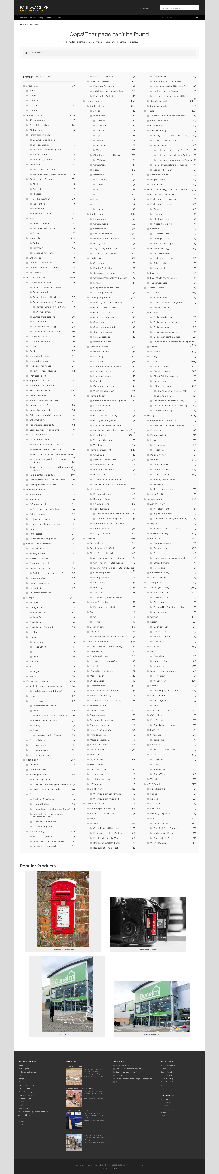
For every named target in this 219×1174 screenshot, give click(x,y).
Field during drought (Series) (47, 691)
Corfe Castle (160, 631)
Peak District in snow (164, 725)
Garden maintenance (104, 273)
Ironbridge (159, 740)
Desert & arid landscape (102, 720)
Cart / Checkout (167, 1082)
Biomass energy (162, 253)
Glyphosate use (161, 219)
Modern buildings (39, 361)
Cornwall (154, 617)
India (32, 90)
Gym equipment (101, 572)
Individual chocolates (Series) (108, 91)
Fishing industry (38, 553)
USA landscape (97, 784)
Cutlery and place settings (46, 846)
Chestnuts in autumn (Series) (168, 302)
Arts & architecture (35, 277)
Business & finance (35, 489)
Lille (35, 652)
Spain (32, 666)
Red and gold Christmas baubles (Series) (174, 342)
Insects (33, 218)
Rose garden (99, 243)
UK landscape (97, 774)
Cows (35, 711)
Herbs (96, 170)
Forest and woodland (101, 730)
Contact (57, 18)
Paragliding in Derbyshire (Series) (170, 518)
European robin (41, 145)
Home (25, 24)
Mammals (35, 238)
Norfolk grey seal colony (166, 690)
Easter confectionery (103, 86)
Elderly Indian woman (165, 140)
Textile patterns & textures (43, 475)
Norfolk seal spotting (124, 1065)
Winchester (160, 681)
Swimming (98, 592)
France (33, 637)
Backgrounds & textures (38, 380)
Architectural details (40, 341)
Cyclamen (101, 125)
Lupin (99, 194)
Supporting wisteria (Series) (107, 288)
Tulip (98, 150)
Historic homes (40, 321)
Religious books (162, 484)
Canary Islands (37, 607)
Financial (34, 499)
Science (154, 273)
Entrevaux (38, 642)
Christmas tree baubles (165, 332)
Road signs (159, 568)
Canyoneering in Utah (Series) (108, 563)
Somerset (155, 744)
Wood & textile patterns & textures (47, 480)
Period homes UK (102, 435)
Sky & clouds (96, 759)
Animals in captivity (39, 125)
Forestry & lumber (39, 558)
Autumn (154, 292)
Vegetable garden (102, 342)
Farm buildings (37, 740)
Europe (30, 598)
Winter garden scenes (104, 253)
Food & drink (32, 760)
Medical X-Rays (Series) (101, 671)
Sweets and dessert (100, 81)
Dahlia (99, 184)
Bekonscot (159, 602)
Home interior (97, 489)
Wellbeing (95, 631)
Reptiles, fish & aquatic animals (45, 267)
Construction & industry (38, 544)
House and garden (102, 233)
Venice (33, 676)
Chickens (37, 184)
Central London (161, 656)
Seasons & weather (156, 288)
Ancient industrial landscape (47, 297)
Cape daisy (101, 179)
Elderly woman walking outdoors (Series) (114, 568)
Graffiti (33, 351)
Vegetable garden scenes (106, 248)
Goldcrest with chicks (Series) (47, 149)
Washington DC (158, 843)
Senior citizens (157, 184)
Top (115, 1168)
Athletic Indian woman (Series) (108, 558)
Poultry (36, 725)
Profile (48, 18)
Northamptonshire (159, 710)
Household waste (102, 376)
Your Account (145, 8)
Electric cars (160, 553)
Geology (154, 229)
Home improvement (100, 450)
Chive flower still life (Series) (107, 828)
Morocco (34, 100)
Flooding (158, 214)
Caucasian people (159, 120)
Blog (41, 18)
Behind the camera (168, 1109)
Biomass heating (101, 351)
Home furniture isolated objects (112, 514)
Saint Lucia (155, 808)
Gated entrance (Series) (105, 415)
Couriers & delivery (159, 572)
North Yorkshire (158, 695)
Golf (95, 617)
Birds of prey (36, 130)
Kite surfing (99, 582)
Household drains (102, 371)
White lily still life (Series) (166, 91)
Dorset (153, 622)
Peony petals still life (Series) (107, 833)
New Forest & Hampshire (163, 671)
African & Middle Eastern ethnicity (167, 116)
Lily (98, 135)
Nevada (154, 799)
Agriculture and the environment (46, 686)
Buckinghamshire (159, 592)
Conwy (157, 764)
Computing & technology (163, 194)
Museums (159, 450)
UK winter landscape (100, 779)
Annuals (97, 111)
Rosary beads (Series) (164, 489)
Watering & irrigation (103, 292)
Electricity (98, 356)
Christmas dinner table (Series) (48, 841)
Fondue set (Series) (103, 76)
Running (97, 587)
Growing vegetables (100, 297)
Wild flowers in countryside (107, 794)
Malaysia (34, 95)
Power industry (37, 578)
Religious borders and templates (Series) (53, 454)
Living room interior (103, 533)
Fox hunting (39, 204)
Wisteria (100, 160)
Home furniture (101, 509)
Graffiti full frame (38, 395)
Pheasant (37, 194)
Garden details (100, 224)
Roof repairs (99, 474)
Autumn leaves (161, 297)
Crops (32, 696)
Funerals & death (158, 435)
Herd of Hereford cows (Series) (51, 715)
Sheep (36, 730)
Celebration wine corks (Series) (169, 425)
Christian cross (161, 464)
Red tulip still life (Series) (105, 848)
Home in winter (161, 381)
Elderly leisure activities (105, 607)
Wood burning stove (103, 391)
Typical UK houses (102, 440)
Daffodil (100, 130)
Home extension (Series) (105, 459)
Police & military (158, 455)
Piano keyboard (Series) (45, 371)
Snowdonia (159, 769)
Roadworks (35, 588)
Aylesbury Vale (161, 597)
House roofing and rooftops (107, 425)
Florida (153, 794)
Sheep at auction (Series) (48, 735)
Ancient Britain (97, 710)
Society (150, 415)
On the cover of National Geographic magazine (134, 1079)
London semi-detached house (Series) (112, 430)
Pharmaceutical (98, 685)
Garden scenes (97, 214)
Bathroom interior (102, 494)
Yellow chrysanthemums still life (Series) (174, 96)
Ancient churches (42, 292)
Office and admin (38, 504)
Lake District (156, 646)
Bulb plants (99, 116)
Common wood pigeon (44, 140)
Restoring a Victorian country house (129, 1069)
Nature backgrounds (40, 410)
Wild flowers (96, 789)
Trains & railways (158, 577)
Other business (37, 514)
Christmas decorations (165, 317)
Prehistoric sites (38, 376)
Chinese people (158, 125)
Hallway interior (101, 504)
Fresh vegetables (41, 779)
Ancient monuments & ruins (47, 302)
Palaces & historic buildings (46, 331)
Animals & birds (34, 115)
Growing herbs (100, 322)
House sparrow (40, 154)
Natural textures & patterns (43, 405)
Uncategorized (154, 582)
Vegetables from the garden (47, 789)
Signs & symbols (158, 106)
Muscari (100, 140)
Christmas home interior (166, 322)
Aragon (36, 671)
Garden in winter (162, 371)
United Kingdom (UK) (158, 587)
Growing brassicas (102, 312)
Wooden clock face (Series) (110, 518)
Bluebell (100, 120)
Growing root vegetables (105, 327)
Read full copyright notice (132, 1165)
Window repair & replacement (108, 479)
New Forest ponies (42, 213)
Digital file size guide (168, 1079)
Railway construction (40, 583)
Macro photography (100, 740)
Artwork (34, 346)
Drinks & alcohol (38, 770)
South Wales (160, 774)
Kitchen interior (101, 528)
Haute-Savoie (40, 647)
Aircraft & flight (157, 504)
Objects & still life (95, 803)
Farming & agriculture (37, 681)
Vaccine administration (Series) (105, 700)
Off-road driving (161, 563)
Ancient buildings (39, 336)
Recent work (166, 1102)
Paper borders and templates (48, 449)
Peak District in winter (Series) (169, 401)
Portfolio (23, 18)
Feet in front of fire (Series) (103, 548)
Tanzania (34, 105)
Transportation (154, 499)
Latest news (165, 1106)
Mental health (97, 676)
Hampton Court (162, 661)
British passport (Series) (102, 813)
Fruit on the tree (41, 804)
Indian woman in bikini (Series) (172, 150)
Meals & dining (37, 831)
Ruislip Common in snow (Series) (170, 405)
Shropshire (155, 735)
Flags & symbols (158, 789)
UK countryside (98, 769)
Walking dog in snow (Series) (107, 597)
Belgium (34, 602)
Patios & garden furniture (106, 238)
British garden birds (40, 135)
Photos (33, 18)
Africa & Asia (32, 86)
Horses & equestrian (40, 199)
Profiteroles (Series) (103, 96)
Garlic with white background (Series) (52, 784)
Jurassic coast (160, 641)
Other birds (35, 258)
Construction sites (39, 548)
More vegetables (101, 337)
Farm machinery (38, 745)
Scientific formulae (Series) (163, 278)
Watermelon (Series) (43, 826)
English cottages (101, 405)
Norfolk (154, 685)
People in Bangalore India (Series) (170, 165)
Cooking (34, 765)
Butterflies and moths (44, 228)
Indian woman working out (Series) (174, 160)
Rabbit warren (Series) (44, 253)
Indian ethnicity (158, 130)
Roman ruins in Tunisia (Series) (51, 307)
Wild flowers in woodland (106, 799)
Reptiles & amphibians (41, 262)
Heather (100, 209)
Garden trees (99, 165)
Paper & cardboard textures (44, 425)
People (150, 111)
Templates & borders (40, 439)
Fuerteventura (40, 612)
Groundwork (99, 455)
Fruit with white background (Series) (51, 809)
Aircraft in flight (161, 509)
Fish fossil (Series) (162, 233)
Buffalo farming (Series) (44, 706)
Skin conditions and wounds (104, 690)
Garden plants (97, 106)
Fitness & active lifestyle (102, 553)
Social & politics (158, 494)
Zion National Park (163, 838)
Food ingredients (38, 774)
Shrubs (97, 204)
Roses (96, 199)
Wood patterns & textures (43, 485)
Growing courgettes (103, 317)
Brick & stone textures (41, 390)
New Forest (159, 676)
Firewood (98, 361)
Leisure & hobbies (99, 602)
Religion (154, 459)
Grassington (160, 700)
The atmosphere (158, 283)
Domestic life (96, 543)
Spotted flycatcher (42, 159)
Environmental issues (161, 204)
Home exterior (97, 396)
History (154, 440)
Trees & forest (97, 764)
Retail (32, 529)
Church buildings (162, 469)
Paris (35, 657)
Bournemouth (161, 627)
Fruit (32, 794)
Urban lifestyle (97, 627)
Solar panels (160, 263)
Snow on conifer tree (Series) (171, 391)
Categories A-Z (166, 1072)
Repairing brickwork (103, 469)
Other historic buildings (45, 326)
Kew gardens (160, 666)
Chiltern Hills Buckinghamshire (169, 607)
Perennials (98, 175)
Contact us (165, 1116)
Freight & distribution (40, 563)
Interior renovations (103, 464)
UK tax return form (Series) (43, 539)
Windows (98, 445)
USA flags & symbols (160, 813)
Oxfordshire (156, 715)
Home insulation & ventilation (108, 366)
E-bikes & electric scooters (167, 528)
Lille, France (120, 1075)
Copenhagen (36, 622)
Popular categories (168, 1065)
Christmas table (162, 327)
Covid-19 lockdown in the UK (127, 1072)
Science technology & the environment (167, 189)
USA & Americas (155, 784)
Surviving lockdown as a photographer (130, 1082)
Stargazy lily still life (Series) (167, 81)
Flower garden (100, 219)
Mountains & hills (98, 744)
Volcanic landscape (163, 243)
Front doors (99, 410)
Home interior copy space (46, 444)
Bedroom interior (102, 499)
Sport (93, 612)
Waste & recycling (163, 224)
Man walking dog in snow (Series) (50, 174)
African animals (37, 120)
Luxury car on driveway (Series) (169, 558)
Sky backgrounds (38, 434)
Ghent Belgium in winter (166, 376)
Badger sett (39, 243)
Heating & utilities (99, 346)
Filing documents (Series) (46, 509)
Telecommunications (40, 593)
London (154, 651)
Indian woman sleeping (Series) (109, 636)
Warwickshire (157, 779)
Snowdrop (101, 145)
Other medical (97, 681)
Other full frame (37, 420)
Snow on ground (165, 396)
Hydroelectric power (164, 258)
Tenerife (37, 617)
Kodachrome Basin (163, 833)
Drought (158, 209)
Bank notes (35, 494)
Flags (92, 818)
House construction (40, 568)
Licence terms (166, 1075)
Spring (153, 356)
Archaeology (160, 445)
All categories (166, 1069)
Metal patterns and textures (44, 400)
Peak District (156, 720)
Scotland (154, 730)
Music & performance (40, 366)
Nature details (97, 749)
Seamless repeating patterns (44, 430)
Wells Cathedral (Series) (165, 749)
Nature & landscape (97, 705)
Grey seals (38, 248)
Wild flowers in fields (40, 755)
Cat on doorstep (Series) (45, 169)
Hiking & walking (101, 577)
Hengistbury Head (163, 636)
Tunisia (33, 110)
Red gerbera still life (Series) (107, 843)
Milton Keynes (161, 612)
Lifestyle (91, 538)
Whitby (157, 705)
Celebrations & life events (163, 420)
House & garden (95, 101)
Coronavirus (96, 651)
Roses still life (160, 76)
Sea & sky (94, 754)
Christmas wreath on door (167, 337)
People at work (158, 179)
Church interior (161, 474)
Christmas (155, 312)
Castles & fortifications (44, 317)
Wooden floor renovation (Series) (109, 484)
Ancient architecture (40, 282)
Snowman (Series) (163, 410)
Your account (166, 1085)
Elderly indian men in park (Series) (171, 135)
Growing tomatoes (102, 332)
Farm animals (36, 701)
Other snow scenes (163, 386)
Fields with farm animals (45, 720)
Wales (153, 754)
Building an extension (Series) (48, 573)
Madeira (34, 661)
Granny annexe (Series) (104, 420)
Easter (153, 346)
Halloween (155, 351)
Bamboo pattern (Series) (102, 808)
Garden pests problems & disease (110, 278)
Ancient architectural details (47, 287)
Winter (153, 361)
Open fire (98, 381)
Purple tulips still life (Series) (107, 838)
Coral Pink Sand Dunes (165, 828)
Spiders (36, 233)
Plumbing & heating (103, 386)
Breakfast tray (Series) (44, 836)
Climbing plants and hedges (107, 155)
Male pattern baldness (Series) (105, 661)
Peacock (37, 189)
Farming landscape (39, 750)
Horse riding (39, 208)
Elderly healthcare (99, 656)
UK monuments (44, 312)
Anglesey (158, 759)
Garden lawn (99, 229)
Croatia (33, 632)
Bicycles (154, 523)
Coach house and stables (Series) (109, 401)
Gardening (95, 258)
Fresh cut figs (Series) (43, 799)
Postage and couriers (40, 519)
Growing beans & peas (104, 307)
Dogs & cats (36, 164)
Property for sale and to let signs (46, 524)
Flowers (94, 823)
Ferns (99, 189)
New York (155, 803)
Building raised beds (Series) (107, 302)
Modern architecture (40, 356)
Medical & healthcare (97, 641)
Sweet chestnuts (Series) (45, 822)
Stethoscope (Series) (100, 695)
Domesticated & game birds (44, 179)
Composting (99, 263)
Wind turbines (161, 268)
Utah (152, 818)
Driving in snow (161, 366)
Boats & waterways (159, 533)
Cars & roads (156, 538)
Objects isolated (158, 101)
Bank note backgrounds (42, 385)
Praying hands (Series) (165, 479)
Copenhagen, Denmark (41, 627)
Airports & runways (163, 514)
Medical (94, 666)
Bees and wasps (41, 223)
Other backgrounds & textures (45, 415)
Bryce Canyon (161, 823)
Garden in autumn (163, 307)
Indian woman (161, 145)
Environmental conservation (164, 199)
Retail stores (36, 534)
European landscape (100, 725)
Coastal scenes (97, 715)
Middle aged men (159, 175)
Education (155, 430)
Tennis (96, 622)
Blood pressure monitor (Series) (106, 646)
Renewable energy (160, 248)
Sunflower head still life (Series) (169, 86)
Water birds (35, 272)
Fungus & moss (98, 735)
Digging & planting (103, 268)
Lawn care (98, 283)
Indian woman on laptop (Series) (173, 155)
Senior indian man (163, 170)
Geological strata (162, 238)
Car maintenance (162, 543)
